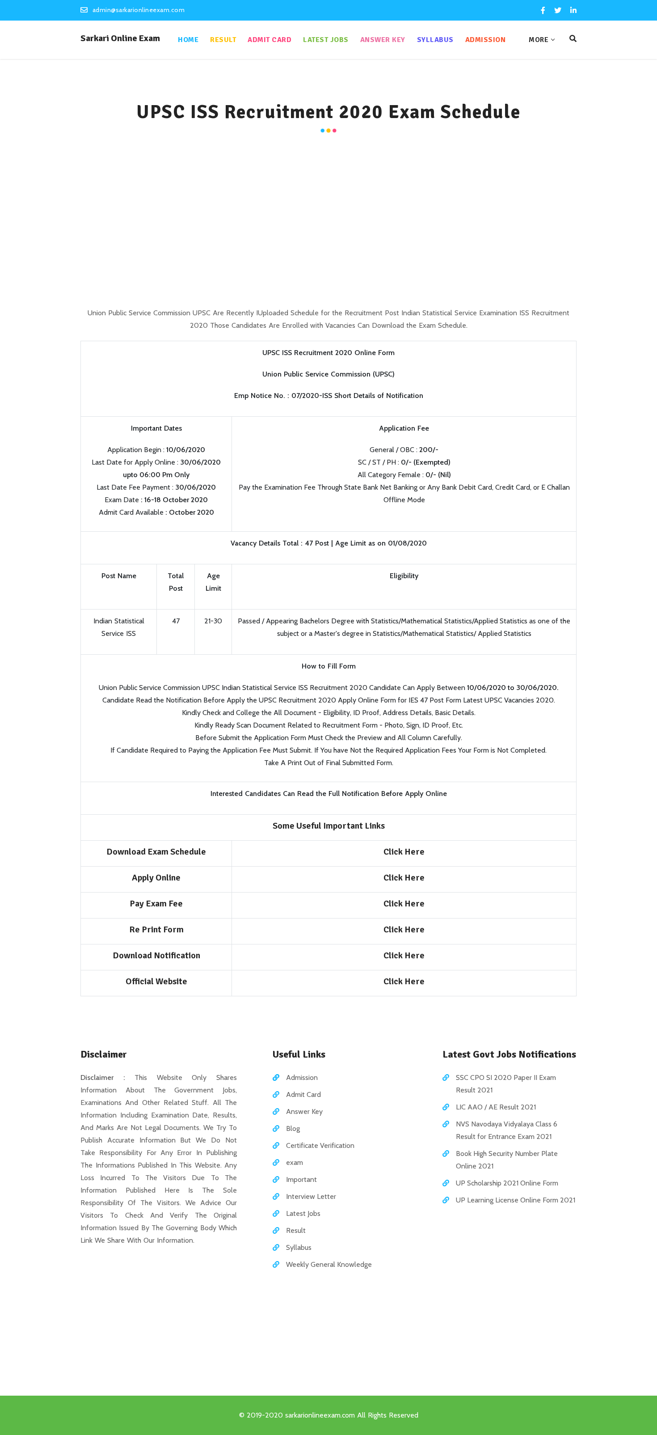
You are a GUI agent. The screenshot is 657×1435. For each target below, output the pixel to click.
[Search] (573, 39)
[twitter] (558, 10)
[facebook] (543, 10)
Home (188, 39)
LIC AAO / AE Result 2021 (496, 1107)
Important (301, 1179)
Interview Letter (311, 1196)
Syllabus (435, 39)
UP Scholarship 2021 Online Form (507, 1183)
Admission (485, 39)
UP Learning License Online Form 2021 (515, 1200)
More (538, 39)
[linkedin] (573, 10)
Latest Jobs (326, 39)
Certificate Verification (320, 1145)
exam (294, 1162)
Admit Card (269, 39)
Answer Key (382, 39)
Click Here (404, 851)
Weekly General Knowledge (329, 1264)
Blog (293, 1128)
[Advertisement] (328, 221)
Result (223, 39)
